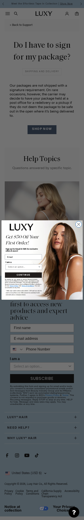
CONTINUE (23, 275)
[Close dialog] (78, 224)
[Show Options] (39, 267)
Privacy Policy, (13, 286)
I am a (8, 262)
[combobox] (23, 267)
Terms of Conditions (28, 286)
